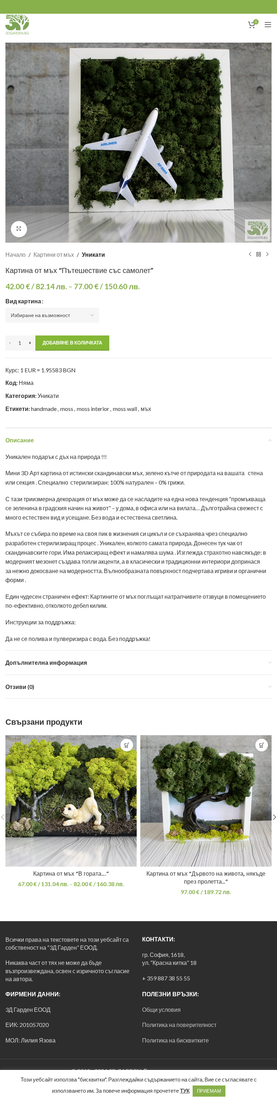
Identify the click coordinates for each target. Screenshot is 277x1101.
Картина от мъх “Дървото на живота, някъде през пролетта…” (205, 878)
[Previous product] (250, 254)
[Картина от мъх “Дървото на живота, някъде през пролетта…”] (206, 801)
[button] (261, 745)
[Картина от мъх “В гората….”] (71, 801)
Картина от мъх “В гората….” (71, 874)
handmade (44, 408)
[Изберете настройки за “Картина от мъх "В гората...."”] (126, 745)
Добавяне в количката (72, 343)
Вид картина (23, 301)
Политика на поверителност (179, 1024)
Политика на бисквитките (175, 1040)
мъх (146, 408)
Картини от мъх (54, 254)
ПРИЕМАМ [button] (209, 1091)
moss (66, 408)
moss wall (125, 408)
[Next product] (267, 254)
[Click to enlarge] (19, 229)
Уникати (93, 254)
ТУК (185, 1090)
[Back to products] (258, 254)
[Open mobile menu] (268, 24)
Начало (15, 254)
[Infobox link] (28, 24)
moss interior (93, 408)
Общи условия (161, 1009)
